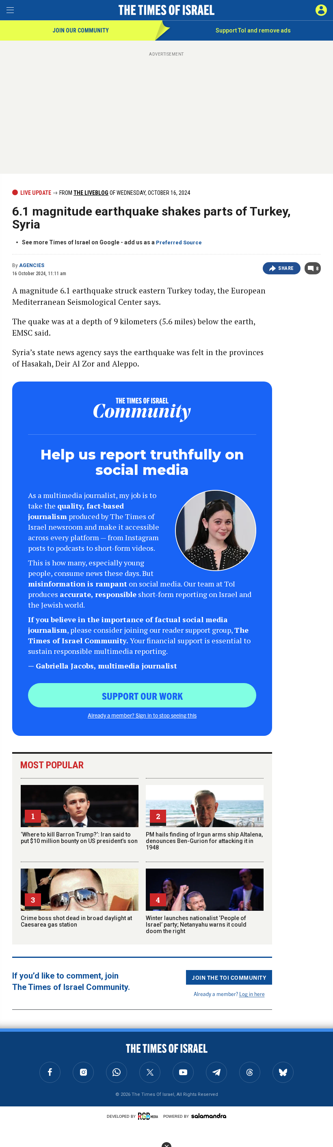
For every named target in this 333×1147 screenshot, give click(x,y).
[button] (321, 10)
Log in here (252, 993)
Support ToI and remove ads (253, 30)
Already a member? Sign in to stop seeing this (142, 715)
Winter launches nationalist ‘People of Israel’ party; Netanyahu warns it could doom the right (196, 924)
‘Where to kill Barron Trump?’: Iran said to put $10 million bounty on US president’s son (79, 837)
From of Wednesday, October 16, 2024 (124, 193)
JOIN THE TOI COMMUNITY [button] (229, 977)
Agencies (31, 265)
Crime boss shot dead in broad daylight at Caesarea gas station (76, 921)
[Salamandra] (208, 1115)
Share (286, 268)
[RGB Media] (149, 1116)
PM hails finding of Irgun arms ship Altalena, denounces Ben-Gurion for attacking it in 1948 (204, 841)
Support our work (142, 696)
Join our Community (80, 30)
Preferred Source (179, 242)
